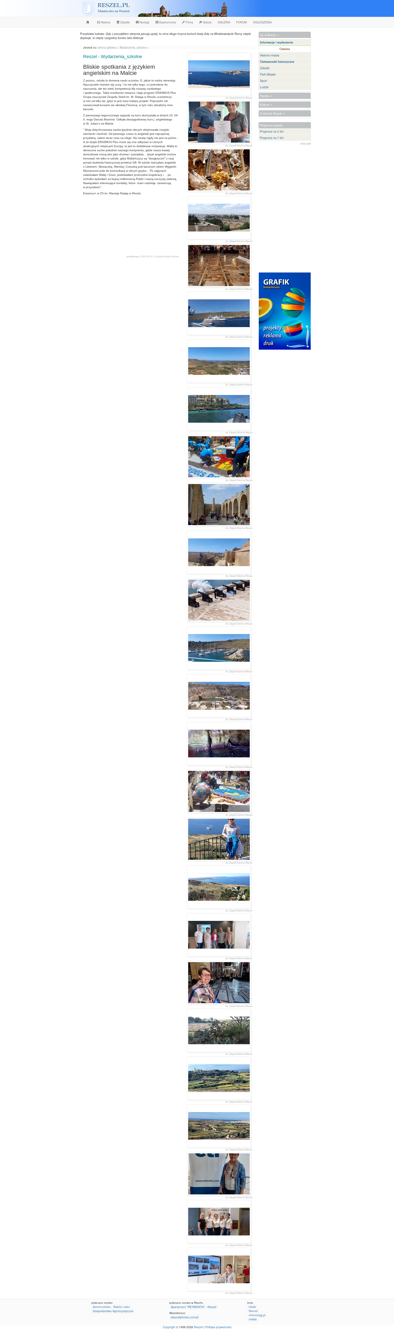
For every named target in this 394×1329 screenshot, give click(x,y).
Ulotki (252, 1307)
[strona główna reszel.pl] (88, 22)
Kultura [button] (265, 105)
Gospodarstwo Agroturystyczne (113, 1311)
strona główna (107, 47)
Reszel (253, 1311)
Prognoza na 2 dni (272, 131)
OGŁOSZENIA (262, 22)
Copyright (169, 1327)
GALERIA (224, 22)
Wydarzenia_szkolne (133, 47)
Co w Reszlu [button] (268, 35)
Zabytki (124, 22)
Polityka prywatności (218, 1327)
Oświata (284, 49)
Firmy (189, 22)
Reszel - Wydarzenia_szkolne (112, 56)
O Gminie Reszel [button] (271, 113)
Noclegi (144, 22)
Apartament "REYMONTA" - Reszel (193, 1307)
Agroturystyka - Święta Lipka (111, 1307)
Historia (105, 22)
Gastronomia (167, 22)
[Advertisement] (131, 226)
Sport (263, 81)
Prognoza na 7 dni (272, 138)
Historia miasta (269, 55)
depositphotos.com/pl (184, 1317)
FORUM (241, 22)
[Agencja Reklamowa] (285, 311)
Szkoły (207, 22)
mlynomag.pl (257, 1315)
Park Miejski (268, 74)
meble (253, 1319)
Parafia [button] (265, 96)
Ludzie (264, 87)
